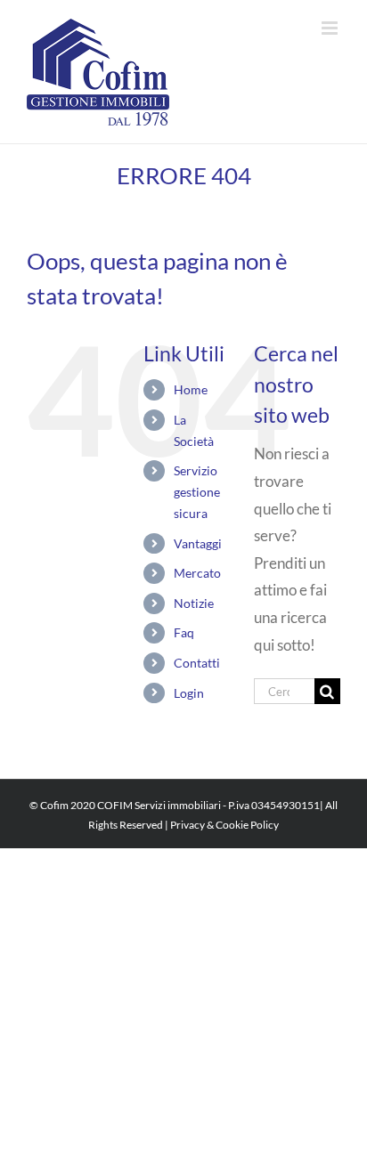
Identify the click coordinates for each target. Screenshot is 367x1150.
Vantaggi (198, 543)
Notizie (194, 603)
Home (191, 389)
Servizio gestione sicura (197, 492)
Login (189, 693)
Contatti (197, 662)
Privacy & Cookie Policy (224, 824)
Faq (184, 632)
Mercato (197, 572)
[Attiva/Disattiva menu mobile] (331, 28)
